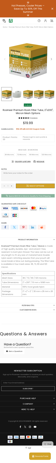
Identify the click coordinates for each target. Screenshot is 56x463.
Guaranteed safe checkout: (14, 204)
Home (5, 27)
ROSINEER (27, 421)
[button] (23, 118)
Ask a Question (15, 351)
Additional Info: (7, 129)
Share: (4, 223)
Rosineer (10, 21)
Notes (4, 169)
